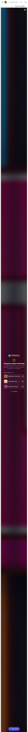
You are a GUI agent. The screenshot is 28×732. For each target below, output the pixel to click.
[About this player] (25, 10)
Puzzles (11, 6)
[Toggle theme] (25, 2)
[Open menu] (2, 2)
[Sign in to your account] (21, 2)
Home (2, 6)
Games (6, 6)
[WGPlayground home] (6, 2)
